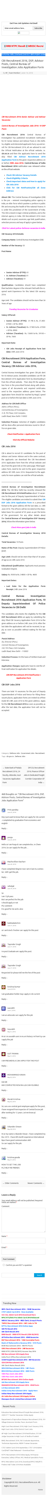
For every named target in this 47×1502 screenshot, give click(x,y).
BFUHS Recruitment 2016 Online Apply (17, 1379)
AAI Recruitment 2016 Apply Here (15, 1382)
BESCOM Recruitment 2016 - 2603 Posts (18, 1371)
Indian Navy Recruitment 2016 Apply (17, 1393)
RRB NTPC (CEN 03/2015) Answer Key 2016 (19, 1351)
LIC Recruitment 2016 (10, 1388)
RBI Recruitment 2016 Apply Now (15, 1354)
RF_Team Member (13, 73)
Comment (5, 1206)
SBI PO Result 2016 (9, 1329)
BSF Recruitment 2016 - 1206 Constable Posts (20, 1340)
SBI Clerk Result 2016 (10, 1332)
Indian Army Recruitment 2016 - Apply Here (19, 1391)
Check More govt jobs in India (23, 527)
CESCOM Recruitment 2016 (13, 1362)
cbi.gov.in (10, 756)
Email (4, 1247)
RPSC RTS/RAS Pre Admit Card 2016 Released (20, 1317)
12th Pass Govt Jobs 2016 (12, 1376)
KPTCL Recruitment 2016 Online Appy (17, 1326)
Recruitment (40, 753)
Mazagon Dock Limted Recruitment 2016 (19, 1399)
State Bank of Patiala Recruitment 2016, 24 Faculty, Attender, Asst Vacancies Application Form (12, 775)
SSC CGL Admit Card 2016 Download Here (19, 1315)
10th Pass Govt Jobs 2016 (12, 1374)
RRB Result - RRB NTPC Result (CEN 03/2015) (20, 1334)
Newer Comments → (36, 1183)
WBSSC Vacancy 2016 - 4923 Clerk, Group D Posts (22, 1320)
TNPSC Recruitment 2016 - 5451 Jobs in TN (19, 1323)
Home (40, 1490)
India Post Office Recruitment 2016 (16, 1357)
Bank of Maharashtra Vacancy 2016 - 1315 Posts (22, 1343)
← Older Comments (11, 1183)
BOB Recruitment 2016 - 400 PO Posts (17, 1346)
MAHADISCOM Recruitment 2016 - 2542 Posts (20, 1385)
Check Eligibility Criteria (17, 178)
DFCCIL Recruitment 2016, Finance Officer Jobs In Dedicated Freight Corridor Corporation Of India (34, 775)
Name (4, 1236)
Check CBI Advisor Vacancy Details (21, 175)
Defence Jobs (15, 753)
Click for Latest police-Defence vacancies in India (23, 228)
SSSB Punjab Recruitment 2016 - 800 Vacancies (21, 1360)
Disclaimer (6, 1479)
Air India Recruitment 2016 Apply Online (18, 1396)
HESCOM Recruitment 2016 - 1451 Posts (18, 1368)
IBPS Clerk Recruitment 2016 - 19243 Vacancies (21, 1309)
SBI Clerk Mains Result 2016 (13, 1365)
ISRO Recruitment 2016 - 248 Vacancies (18, 1348)
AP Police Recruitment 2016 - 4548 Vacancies (20, 1337)
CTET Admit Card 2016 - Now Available (17, 1312)
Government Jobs (27, 753)
